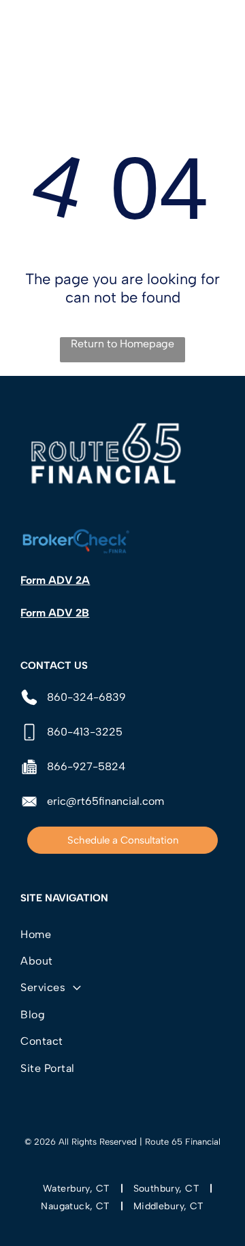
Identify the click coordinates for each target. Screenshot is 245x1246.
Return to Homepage (122, 343)
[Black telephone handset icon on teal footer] (26, 35)
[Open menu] (219, 28)
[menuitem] (122, 933)
